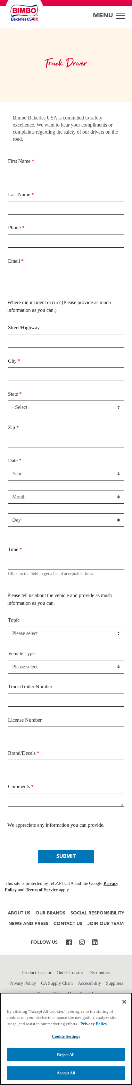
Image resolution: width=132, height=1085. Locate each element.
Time (15, 549)
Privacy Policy (22, 983)
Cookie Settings (66, 1036)
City (14, 361)
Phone (16, 227)
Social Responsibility (97, 913)
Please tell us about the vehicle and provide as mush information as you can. (59, 599)
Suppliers (114, 983)
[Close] (124, 1002)
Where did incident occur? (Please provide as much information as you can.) (59, 306)
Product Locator (37, 972)
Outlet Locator (70, 972)
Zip (13, 427)
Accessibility (89, 983)
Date (14, 460)
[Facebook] (69, 943)
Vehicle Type (21, 653)
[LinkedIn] (95, 943)
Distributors (99, 972)
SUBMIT (66, 856)
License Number (25, 720)
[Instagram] (82, 943)
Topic (14, 620)
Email (16, 261)
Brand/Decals (23, 753)
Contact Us (68, 924)
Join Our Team (105, 924)
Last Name (21, 194)
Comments (21, 786)
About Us (19, 913)
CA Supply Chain (57, 983)
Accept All (66, 1073)
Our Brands (50, 913)
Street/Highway (24, 327)
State (15, 394)
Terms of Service (42, 889)
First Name (21, 161)
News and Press (28, 924)
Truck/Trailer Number (30, 686)
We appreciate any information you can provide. (55, 825)
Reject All (66, 1054)
